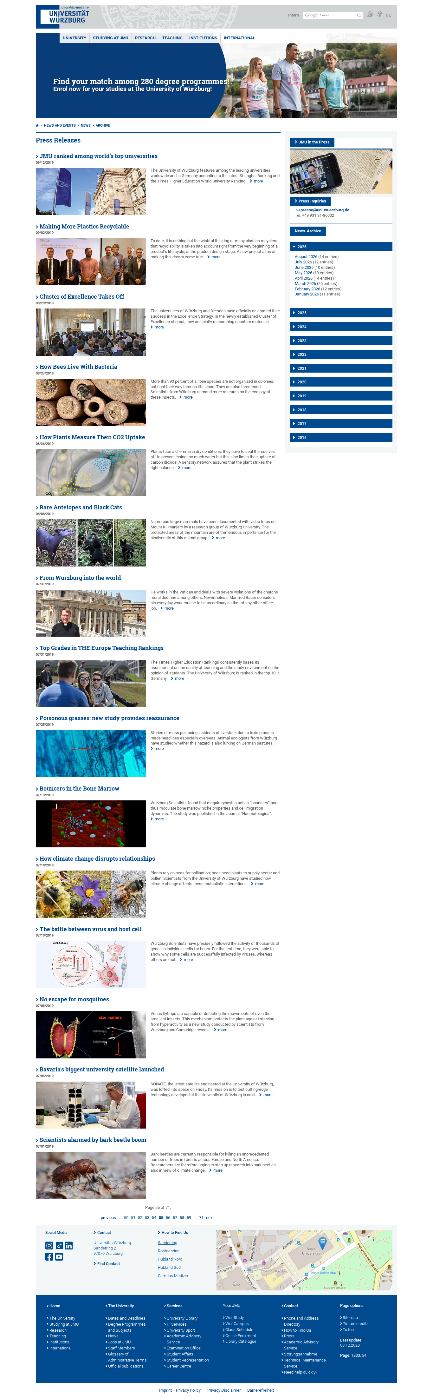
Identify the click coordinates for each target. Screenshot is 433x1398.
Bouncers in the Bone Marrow (79, 788)
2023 (302, 341)
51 (133, 1217)
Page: (345, 1355)
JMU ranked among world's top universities (99, 156)
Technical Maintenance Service (305, 1363)
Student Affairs (180, 1354)
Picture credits (356, 1323)
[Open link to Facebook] (49, 1256)
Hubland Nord (170, 1259)
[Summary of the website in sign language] (379, 14)
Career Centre (179, 1366)
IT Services (177, 1324)
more (258, 181)
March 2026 (305, 283)
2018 (302, 410)
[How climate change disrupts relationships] (91, 916)
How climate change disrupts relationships (97, 858)
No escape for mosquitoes (74, 999)
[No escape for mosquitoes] (91, 1057)
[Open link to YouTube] (59, 1256)
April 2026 (304, 278)
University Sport (181, 1330)
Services (175, 1305)
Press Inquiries (312, 201)
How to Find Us (175, 1232)
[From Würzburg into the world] (91, 635)
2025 (302, 313)
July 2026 (303, 262)
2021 (302, 368)
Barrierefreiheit (260, 1390)
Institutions (59, 1342)
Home (54, 1305)
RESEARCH (145, 38)
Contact (104, 1232)
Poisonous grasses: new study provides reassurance (109, 718)
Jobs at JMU (119, 1342)
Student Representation (188, 1360)
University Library (182, 1318)
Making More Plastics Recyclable (84, 226)
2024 (302, 327)
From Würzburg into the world (80, 577)
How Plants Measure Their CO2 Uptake (92, 437)
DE (388, 15)
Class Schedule (239, 1329)
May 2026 (303, 272)
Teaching (172, 38)
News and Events (60, 125)
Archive (103, 125)
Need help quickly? (300, 1372)
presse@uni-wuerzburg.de (325, 210)
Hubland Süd (169, 1267)
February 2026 (307, 289)
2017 (302, 423)
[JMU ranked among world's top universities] (91, 213)
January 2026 (307, 294)
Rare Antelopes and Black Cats (81, 507)
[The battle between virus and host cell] (91, 986)
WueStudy (234, 1317)
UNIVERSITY (74, 38)
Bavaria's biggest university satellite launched (102, 1069)
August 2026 (306, 256)
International (239, 38)
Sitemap (350, 1317)
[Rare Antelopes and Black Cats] (91, 565)
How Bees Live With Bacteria (78, 366)
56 (168, 1217)
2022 (302, 354)
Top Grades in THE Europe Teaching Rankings (102, 648)
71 (201, 1217)
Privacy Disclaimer (224, 1390)
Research (58, 1330)
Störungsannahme (300, 1354)
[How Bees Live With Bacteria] (91, 424)
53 (147, 1217)
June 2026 (304, 267)
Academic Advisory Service (184, 1339)
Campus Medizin (173, 1275)
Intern (293, 15)
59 (189, 1217)
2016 (302, 437)
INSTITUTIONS (203, 38)
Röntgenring (168, 1251)
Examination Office (184, 1348)
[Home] (37, 125)
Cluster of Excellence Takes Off (82, 296)
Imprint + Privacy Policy (180, 1390)
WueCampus (237, 1323)
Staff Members (121, 1348)
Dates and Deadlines (126, 1318)
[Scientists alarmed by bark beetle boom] (91, 1197)
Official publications (126, 1366)
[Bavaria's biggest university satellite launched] (91, 1127)
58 (182, 1217)
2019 (302, 396)
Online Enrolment (240, 1335)
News (86, 125)
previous (108, 1217)
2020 (302, 382)
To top (348, 1329)
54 (154, 1217)
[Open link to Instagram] (49, 1245)
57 (175, 1217)
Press (289, 1336)
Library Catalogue (240, 1341)
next (210, 1217)
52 (140, 1217)
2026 (302, 247)
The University (62, 1318)
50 (126, 1217)
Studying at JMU (64, 1324)
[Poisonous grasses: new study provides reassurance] (91, 775)
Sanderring (167, 1242)
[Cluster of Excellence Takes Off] (91, 354)
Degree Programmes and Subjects (127, 1327)
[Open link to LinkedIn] (69, 1245)
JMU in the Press (314, 142)
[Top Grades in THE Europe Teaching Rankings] (91, 705)
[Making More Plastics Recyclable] (91, 284)
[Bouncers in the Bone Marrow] (91, 846)
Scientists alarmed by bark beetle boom (93, 1139)
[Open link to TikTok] (59, 1245)
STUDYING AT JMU (110, 38)
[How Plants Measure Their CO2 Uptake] (91, 494)
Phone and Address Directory (301, 1321)
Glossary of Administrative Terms (127, 1357)
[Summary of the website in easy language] (369, 14)
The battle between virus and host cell (91, 929)
